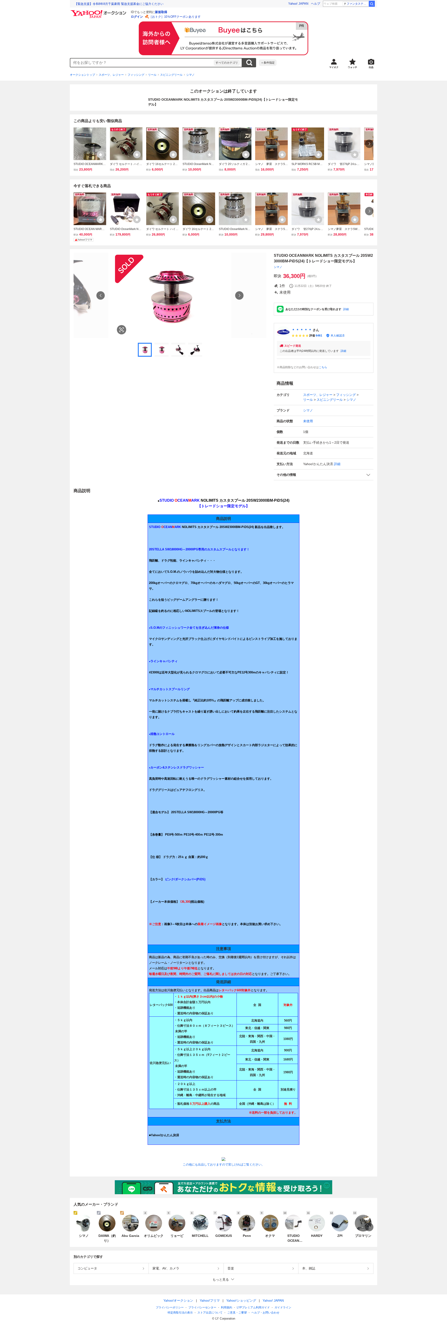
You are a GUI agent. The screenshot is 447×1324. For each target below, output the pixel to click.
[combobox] (142, 62)
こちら (323, 367)
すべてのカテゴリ (227, 62)
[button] (323, 475)
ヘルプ (315, 3)
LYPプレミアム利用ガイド (253, 1307)
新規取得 (161, 12)
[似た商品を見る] (121, 329)
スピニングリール (171, 74)
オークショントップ (82, 74)
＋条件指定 (268, 62)
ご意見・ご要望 (237, 1312)
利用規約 (226, 1307)
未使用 (308, 421)
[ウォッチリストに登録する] (100, 154)
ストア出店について (210, 1312)
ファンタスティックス (357, 3)
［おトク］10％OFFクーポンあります (175, 16)
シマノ (190, 74)
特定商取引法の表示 (180, 1312)
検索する (249, 62)
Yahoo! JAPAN (298, 3)
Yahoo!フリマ (210, 1300)
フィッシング (136, 74)
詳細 (346, 309)
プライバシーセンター (202, 1307)
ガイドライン (282, 1307)
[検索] (372, 4)
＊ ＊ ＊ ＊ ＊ (302, 330)
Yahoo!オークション (178, 1300)
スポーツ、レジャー (111, 74)
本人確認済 (338, 335)
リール (152, 74)
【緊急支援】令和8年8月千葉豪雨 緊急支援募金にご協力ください (118, 4)
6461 (319, 335)
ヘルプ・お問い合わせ (265, 1312)
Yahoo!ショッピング (241, 1300)
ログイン (137, 16)
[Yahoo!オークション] (99, 11)
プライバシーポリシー (170, 1307)
